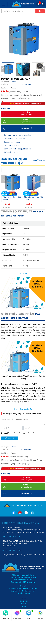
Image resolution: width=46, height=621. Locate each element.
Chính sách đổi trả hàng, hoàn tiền (23, 582)
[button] (43, 69)
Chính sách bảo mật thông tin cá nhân (23, 588)
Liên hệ (23, 604)
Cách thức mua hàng (12, 142)
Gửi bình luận (10, 438)
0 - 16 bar (27, 239)
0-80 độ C (27, 228)
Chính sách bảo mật (11, 145)
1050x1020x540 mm (31, 260)
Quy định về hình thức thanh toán (23, 591)
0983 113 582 (10, 546)
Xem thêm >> (39, 160)
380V (25, 234)
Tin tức (23, 599)
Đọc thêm (23, 274)
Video (24, 606)
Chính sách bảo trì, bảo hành (14, 139)
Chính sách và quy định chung (23, 575)
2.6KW (25, 255)
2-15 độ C (27, 244)
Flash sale (24, 601)
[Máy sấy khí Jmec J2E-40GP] (34, 183)
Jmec (14, 82)
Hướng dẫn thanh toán (12, 152)
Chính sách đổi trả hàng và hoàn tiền (17, 149)
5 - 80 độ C (27, 250)
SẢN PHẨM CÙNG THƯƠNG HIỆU (14, 161)
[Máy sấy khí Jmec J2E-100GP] (12, 183)
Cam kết (23, 586)
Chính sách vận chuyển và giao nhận (17, 135)
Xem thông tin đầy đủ (23, 409)
